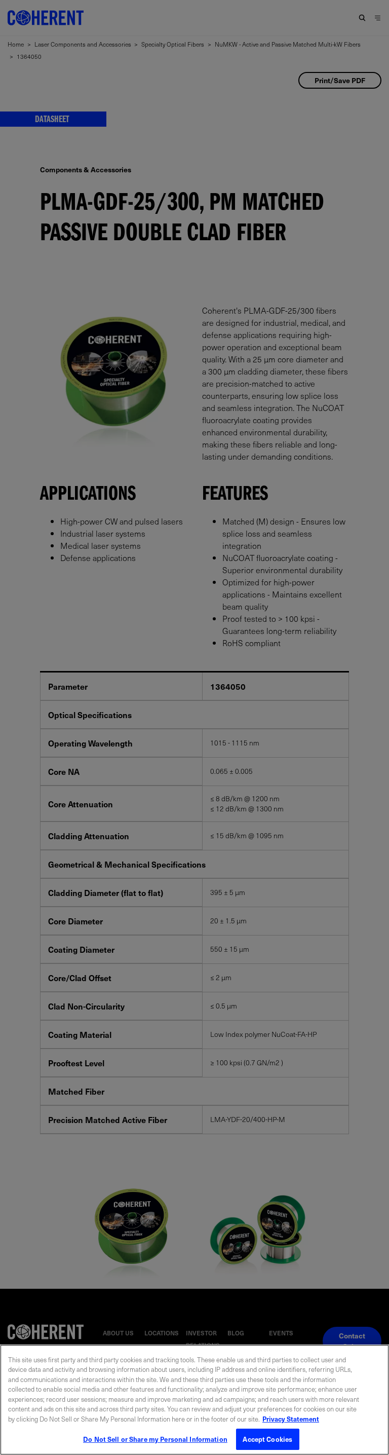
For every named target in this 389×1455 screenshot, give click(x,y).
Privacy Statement (290, 1419)
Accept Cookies (267, 1439)
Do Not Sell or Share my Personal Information (155, 1439)
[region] (194, 1400)
